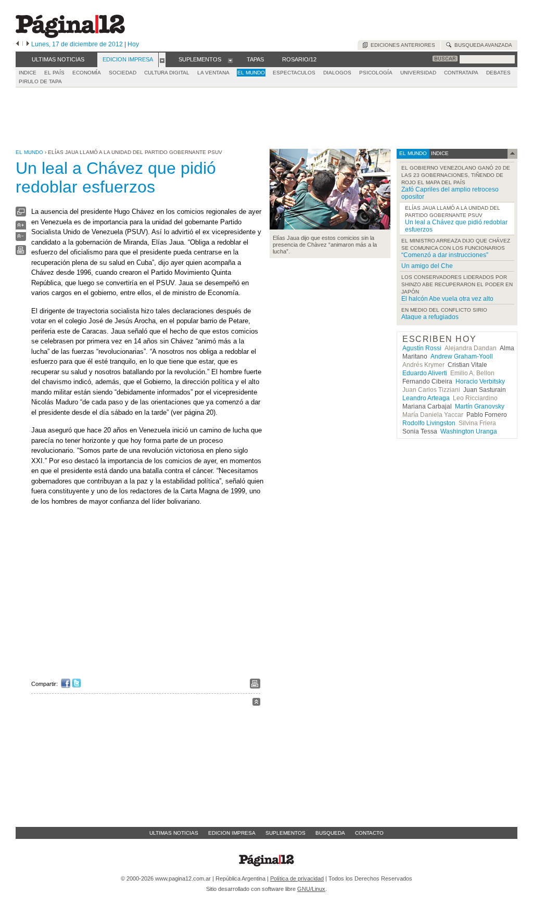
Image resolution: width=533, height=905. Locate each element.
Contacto (369, 833)
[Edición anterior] (17, 44)
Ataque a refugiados (430, 317)
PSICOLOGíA (375, 72)
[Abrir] (162, 60)
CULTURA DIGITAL (166, 72)
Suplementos (285, 833)
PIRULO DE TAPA (40, 81)
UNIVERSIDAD (418, 72)
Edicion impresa (232, 833)
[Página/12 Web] (70, 36)
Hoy (133, 44)
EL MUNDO (251, 72)
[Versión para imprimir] (21, 253)
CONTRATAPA (461, 72)
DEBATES (498, 72)
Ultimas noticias (173, 833)
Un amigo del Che (427, 266)
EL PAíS (54, 72)
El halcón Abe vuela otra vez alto (447, 298)
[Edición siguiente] (28, 44)
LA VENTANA (213, 72)
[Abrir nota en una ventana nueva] (21, 214)
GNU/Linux (311, 889)
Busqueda (330, 833)
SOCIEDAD (122, 72)
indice (439, 153)
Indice (27, 72)
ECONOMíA (86, 72)
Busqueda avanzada (481, 45)
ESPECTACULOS (294, 72)
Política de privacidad (297, 878)
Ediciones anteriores (401, 45)
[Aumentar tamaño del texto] (21, 228)
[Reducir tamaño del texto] (21, 239)
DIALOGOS (337, 72)
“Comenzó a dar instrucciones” (444, 255)
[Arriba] (256, 703)
